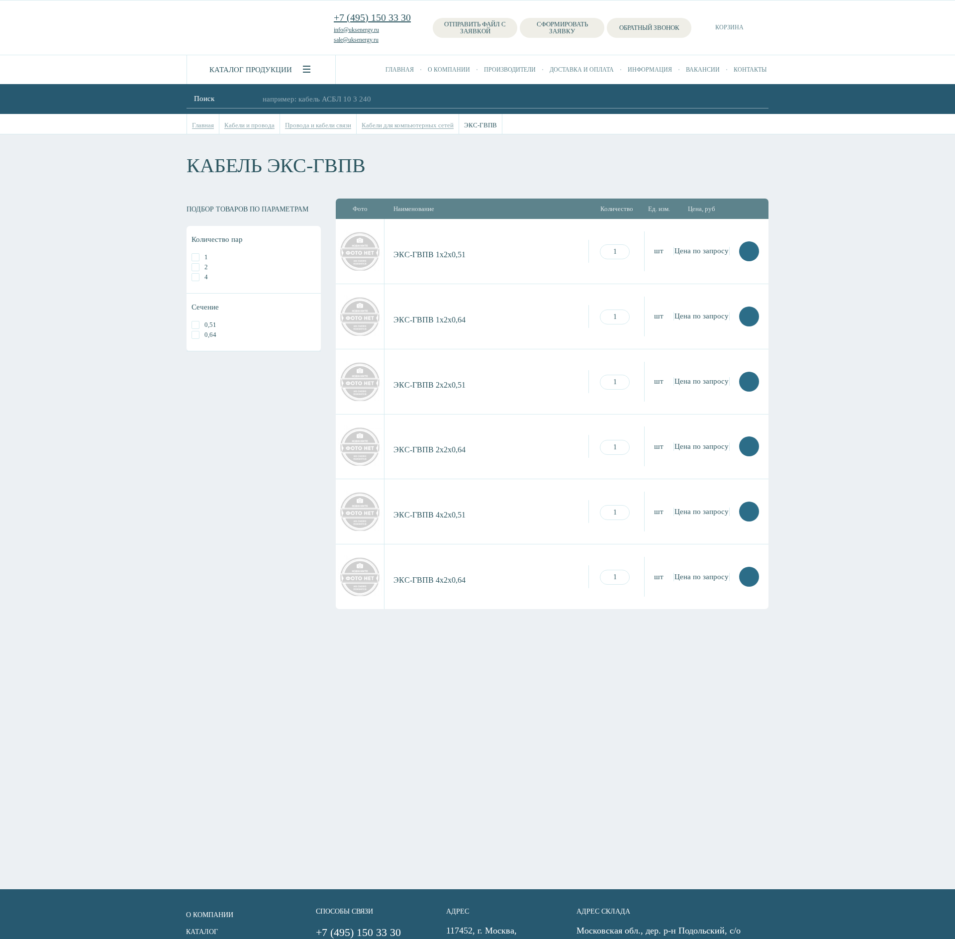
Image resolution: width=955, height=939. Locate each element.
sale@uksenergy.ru (356, 39)
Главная (399, 69)
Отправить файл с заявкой (475, 27)
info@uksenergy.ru (356, 29)
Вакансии (703, 69)
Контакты (750, 69)
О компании (449, 69)
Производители (510, 69)
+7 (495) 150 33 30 (372, 17)
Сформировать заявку (562, 27)
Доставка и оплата (582, 69)
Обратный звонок (649, 27)
